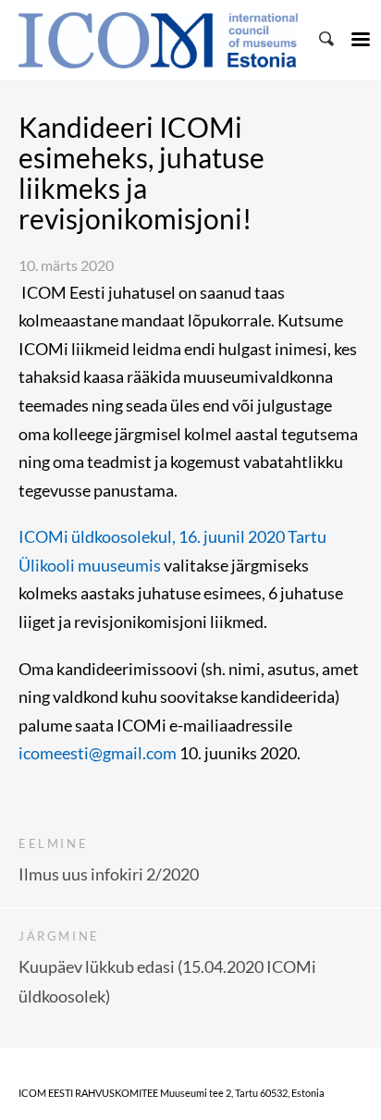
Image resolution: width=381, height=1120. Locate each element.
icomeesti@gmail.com (97, 753)
